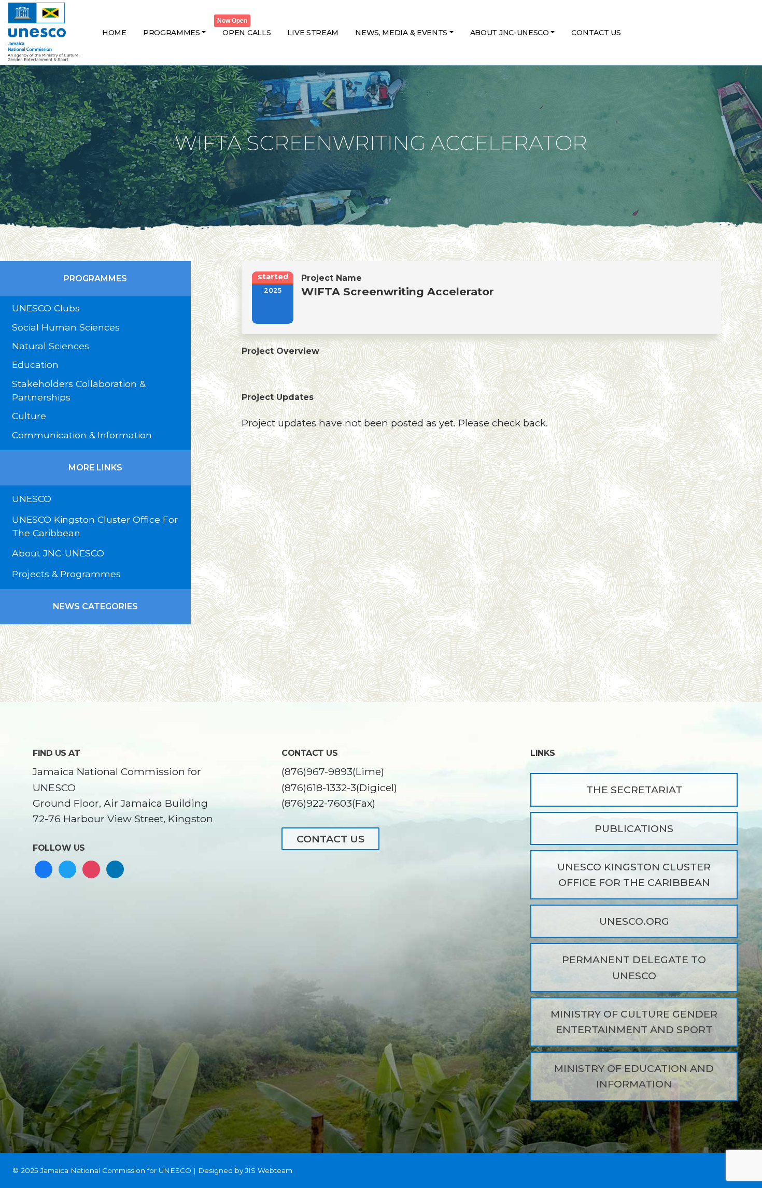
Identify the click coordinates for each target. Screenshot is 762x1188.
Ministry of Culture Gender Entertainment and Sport (634, 1022)
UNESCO (31, 498)
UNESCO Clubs (46, 308)
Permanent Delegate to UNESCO (634, 967)
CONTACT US (330, 839)
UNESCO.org (634, 921)
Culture (29, 415)
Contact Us (595, 32)
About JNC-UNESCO (509, 32)
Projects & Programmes (66, 573)
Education (35, 364)
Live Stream (312, 32)
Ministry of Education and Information (634, 1076)
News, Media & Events (401, 32)
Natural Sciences (50, 345)
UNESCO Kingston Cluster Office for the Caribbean (634, 875)
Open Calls (246, 32)
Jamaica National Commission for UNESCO (115, 1170)
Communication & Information (82, 435)
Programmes (171, 32)
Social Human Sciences (66, 327)
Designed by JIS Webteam (245, 1170)
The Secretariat (634, 789)
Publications (634, 828)
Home (114, 32)
